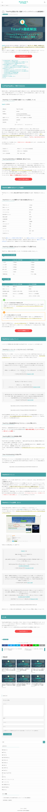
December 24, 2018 (29, 568)
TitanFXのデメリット (7, 74)
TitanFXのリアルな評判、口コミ (9, 76)
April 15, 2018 (30, 400)
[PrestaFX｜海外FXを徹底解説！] (23, 2)
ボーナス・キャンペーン (8, 779)
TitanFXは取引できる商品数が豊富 (11, 72)
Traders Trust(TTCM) (7, 772)
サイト (4, 726)
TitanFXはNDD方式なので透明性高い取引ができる (14, 63)
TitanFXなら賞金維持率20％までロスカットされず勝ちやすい (16, 71)
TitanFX (4, 14)
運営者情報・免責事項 (7, 800)
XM (4, 776)
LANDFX (5, 767)
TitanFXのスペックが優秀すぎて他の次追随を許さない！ (15, 65)
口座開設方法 (6, 784)
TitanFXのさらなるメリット (8, 68)
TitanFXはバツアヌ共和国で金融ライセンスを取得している (16, 61)
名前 (4, 718)
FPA (21, 509)
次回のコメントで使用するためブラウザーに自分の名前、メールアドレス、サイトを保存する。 (21, 730)
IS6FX (5, 765)
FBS (4, 752)
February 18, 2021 (34, 599)
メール (4, 722)
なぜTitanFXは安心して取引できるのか (10, 60)
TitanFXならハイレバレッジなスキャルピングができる (15, 69)
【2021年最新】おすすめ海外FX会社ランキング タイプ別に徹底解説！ (17, 797)
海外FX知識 (6, 787)
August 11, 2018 (30, 373)
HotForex (5, 760)
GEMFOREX (6, 757)
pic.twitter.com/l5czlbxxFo (24, 565)
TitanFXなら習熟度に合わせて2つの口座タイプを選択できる (16, 67)
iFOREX (5, 762)
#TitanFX (23, 551)
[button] (44, 2)
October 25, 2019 (36, 387)
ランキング (6, 781)
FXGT (5, 755)
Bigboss (5, 749)
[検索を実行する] (44, 742)
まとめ (4, 77)
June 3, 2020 (30, 582)
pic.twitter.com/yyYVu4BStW (24, 596)
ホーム (22, 808)
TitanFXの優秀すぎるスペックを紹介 (10, 64)
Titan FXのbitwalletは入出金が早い (11, 73)
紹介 (6, 14)
